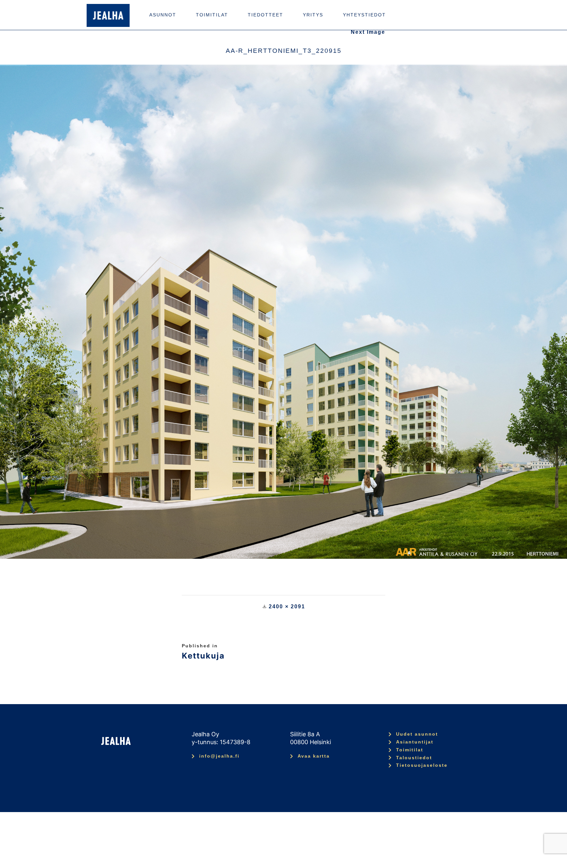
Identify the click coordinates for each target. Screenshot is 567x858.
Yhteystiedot (364, 14)
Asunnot (162, 14)
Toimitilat (212, 14)
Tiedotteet (265, 14)
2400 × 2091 (287, 606)
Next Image (368, 32)
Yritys (313, 14)
